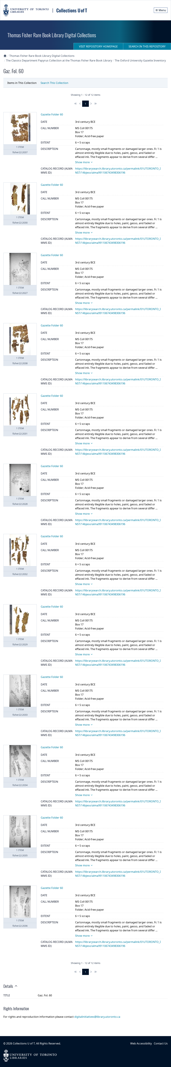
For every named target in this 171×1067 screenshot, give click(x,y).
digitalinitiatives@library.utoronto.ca (97, 1017)
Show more (82, 162)
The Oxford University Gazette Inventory (140, 60)
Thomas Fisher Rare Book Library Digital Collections (41, 56)
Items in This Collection (22, 83)
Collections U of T (24, 1043)
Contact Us (161, 1043)
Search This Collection (54, 83)
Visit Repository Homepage (98, 46)
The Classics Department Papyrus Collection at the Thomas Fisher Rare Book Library (59, 60)
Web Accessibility (141, 1043)
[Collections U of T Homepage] (5, 55)
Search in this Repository (147, 46)
